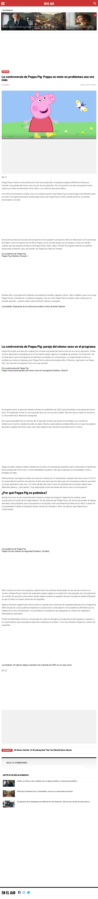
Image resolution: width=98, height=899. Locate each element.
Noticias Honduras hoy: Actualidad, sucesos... (46, 27)
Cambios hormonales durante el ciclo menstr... (79, 27)
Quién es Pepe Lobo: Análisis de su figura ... (16, 27)
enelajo (6, 85)
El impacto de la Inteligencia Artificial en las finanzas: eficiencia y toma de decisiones (53, 802)
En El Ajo (8, 892)
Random (5, 72)
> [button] (95, 15)
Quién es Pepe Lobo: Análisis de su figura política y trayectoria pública (47, 781)
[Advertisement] (49, 51)
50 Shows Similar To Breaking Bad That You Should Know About (43, 750)
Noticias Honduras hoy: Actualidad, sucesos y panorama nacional (45, 791)
